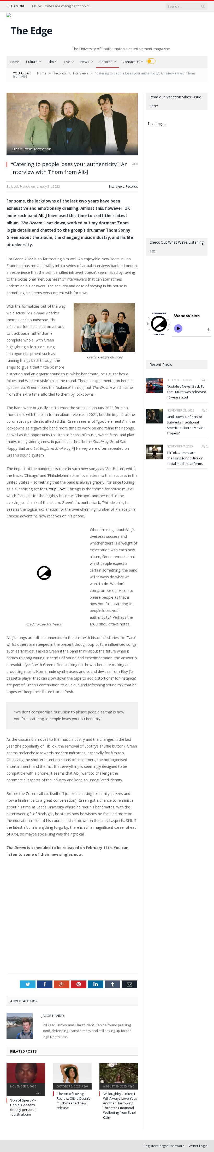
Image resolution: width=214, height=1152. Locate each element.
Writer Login (198, 1145)
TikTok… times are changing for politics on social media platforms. (63, 6)
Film (51, 61)
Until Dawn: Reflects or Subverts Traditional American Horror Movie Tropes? (185, 424)
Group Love (56, 488)
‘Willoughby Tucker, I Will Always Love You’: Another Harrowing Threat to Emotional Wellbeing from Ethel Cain (120, 1105)
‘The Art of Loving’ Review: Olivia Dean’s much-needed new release (73, 1100)
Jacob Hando (53, 1015)
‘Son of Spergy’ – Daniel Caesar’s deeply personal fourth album (23, 1107)
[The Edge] (29, 29)
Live (67, 61)
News (84, 61)
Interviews (116, 186)
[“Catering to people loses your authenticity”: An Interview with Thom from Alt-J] (72, 125)
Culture (32, 61)
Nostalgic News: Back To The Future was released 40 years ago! (186, 392)
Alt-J (42, 215)
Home (14, 61)
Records (105, 61)
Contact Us (131, 61)
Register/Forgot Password (164, 1145)
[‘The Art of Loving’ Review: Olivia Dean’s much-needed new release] (72, 1075)
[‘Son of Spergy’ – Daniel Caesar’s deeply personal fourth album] (26, 1075)
